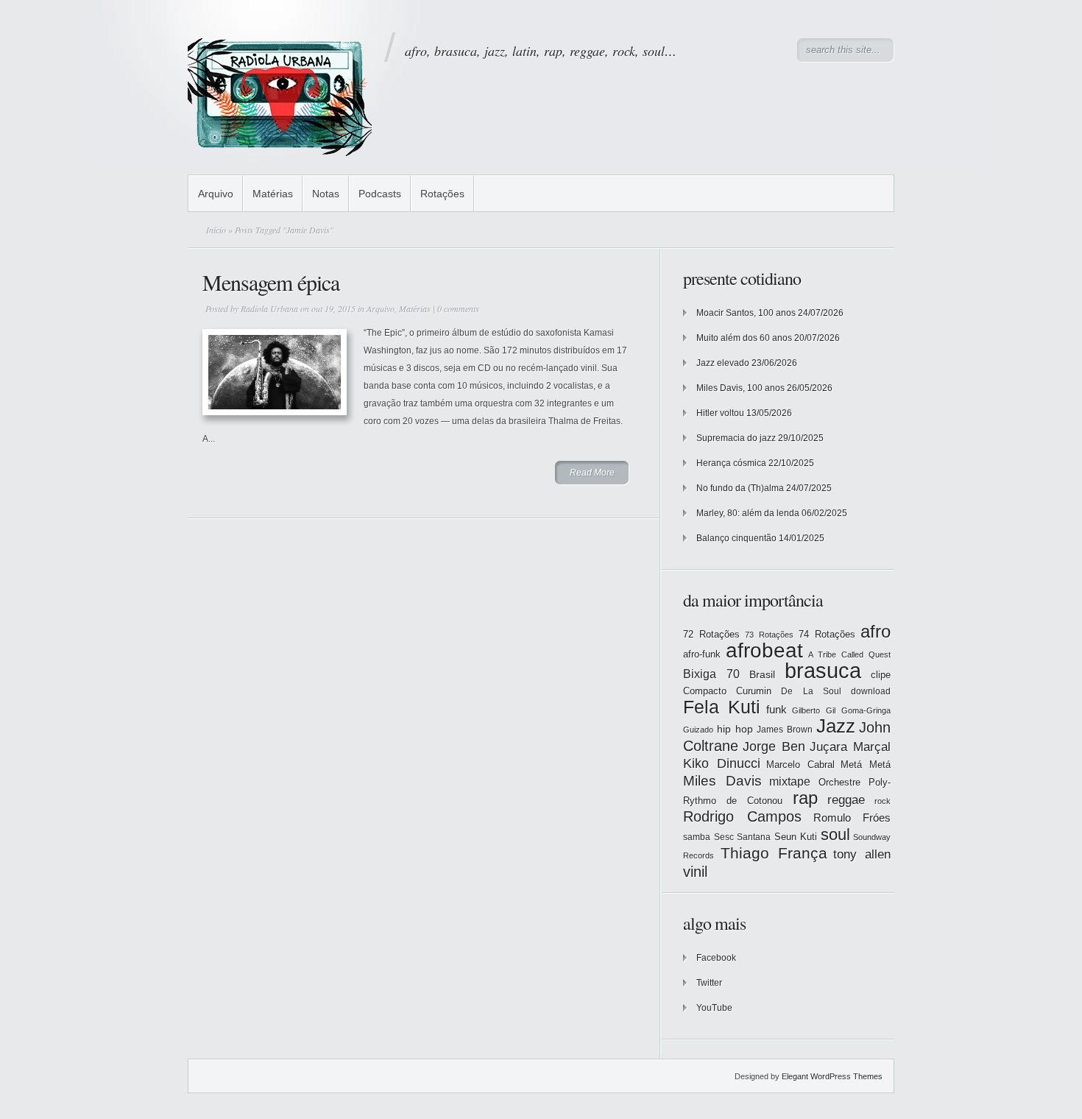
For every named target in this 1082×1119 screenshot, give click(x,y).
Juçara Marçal (850, 747)
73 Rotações (769, 634)
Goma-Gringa (866, 710)
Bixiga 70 (711, 673)
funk (776, 710)
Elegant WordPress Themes (832, 1076)
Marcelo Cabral (800, 764)
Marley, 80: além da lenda (747, 513)
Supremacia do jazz (736, 438)
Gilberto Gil (813, 710)
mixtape (789, 781)
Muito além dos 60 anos (744, 338)
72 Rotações (711, 634)
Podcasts (379, 194)
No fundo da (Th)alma (740, 488)
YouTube (714, 1008)
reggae (846, 800)
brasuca (823, 670)
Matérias (272, 194)
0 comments (458, 308)
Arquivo (215, 194)
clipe (881, 674)
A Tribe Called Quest (849, 654)
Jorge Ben (774, 746)
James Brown (785, 729)
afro (875, 631)
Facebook (716, 958)
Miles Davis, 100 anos (740, 388)
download (871, 691)
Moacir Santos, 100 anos (746, 313)
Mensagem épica (270, 282)
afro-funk (702, 654)
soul (835, 834)
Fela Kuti (721, 707)
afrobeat (764, 650)
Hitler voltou (720, 413)
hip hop (735, 729)
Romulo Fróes (852, 818)
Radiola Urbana (269, 308)
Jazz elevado (722, 363)
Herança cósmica (731, 463)
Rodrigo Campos (742, 816)
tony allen (862, 854)
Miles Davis (722, 780)
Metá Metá (866, 764)
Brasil (762, 674)
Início (216, 230)
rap (805, 798)
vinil (695, 871)
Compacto (704, 690)
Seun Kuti (796, 836)
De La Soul (811, 691)
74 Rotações (827, 634)
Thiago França (774, 852)
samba (696, 837)
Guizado (698, 729)
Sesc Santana (742, 837)
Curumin (753, 690)
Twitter (709, 983)
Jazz (835, 726)
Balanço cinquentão (736, 538)
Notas (325, 194)
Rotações (442, 194)
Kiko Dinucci (721, 763)
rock (882, 801)
